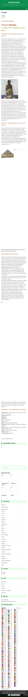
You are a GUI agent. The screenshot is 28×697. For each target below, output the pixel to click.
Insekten (3, 547)
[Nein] (26, 693)
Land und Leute (4, 509)
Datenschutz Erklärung (6, 590)
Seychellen (3, 519)
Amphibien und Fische (5, 545)
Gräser (2, 530)
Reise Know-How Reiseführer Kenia (8, 601)
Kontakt (3, 586)
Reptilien (3, 556)
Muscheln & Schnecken (6, 554)
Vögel (2, 565)
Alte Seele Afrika (4, 600)
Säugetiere (3, 558)
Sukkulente (3, 541)
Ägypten (3, 511)
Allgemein (3, 505)
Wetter (2, 584)
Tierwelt (3, 543)
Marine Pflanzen (4, 534)
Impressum (3, 592)
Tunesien (3, 522)
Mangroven (3, 532)
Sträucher (3, 539)
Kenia (2, 515)
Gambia (2, 513)
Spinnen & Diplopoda (5, 560)
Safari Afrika (4, 581)
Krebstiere (3, 552)
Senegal (3, 517)
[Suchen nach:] (14, 467)
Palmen (2, 537)
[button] (26, 9)
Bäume (2, 526)
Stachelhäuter (4, 563)
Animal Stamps (4, 507)
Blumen (3, 528)
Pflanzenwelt (4, 524)
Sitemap (3, 588)
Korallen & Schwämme (6, 549)
